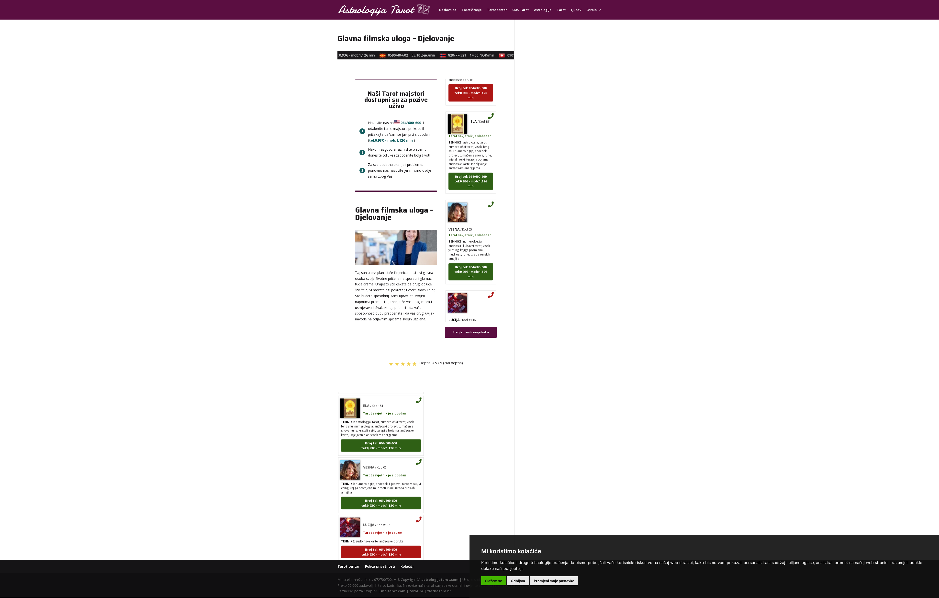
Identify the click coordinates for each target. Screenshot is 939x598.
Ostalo (592, 10)
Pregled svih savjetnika (470, 332)
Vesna (454, 212)
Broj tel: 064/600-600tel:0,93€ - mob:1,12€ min (470, 164)
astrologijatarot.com (439, 579)
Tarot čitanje (472, 10)
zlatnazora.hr (439, 591)
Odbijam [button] (518, 581)
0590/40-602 (398, 55)
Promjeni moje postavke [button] (554, 581)
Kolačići (407, 566)
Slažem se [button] (493, 581)
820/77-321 (458, 55)
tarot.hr (416, 591)
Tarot (561, 10)
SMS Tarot (520, 10)
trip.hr (371, 591)
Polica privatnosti (380, 566)
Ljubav (576, 10)
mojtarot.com (393, 591)
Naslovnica (447, 10)
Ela (473, 104)
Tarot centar (497, 10)
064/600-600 (411, 122)
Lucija (454, 303)
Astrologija (542, 10)
